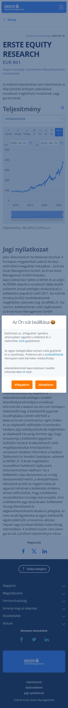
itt (24, 372)
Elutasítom (46, 384)
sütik (22, 341)
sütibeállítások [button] (54, 354)
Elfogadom (22, 384)
